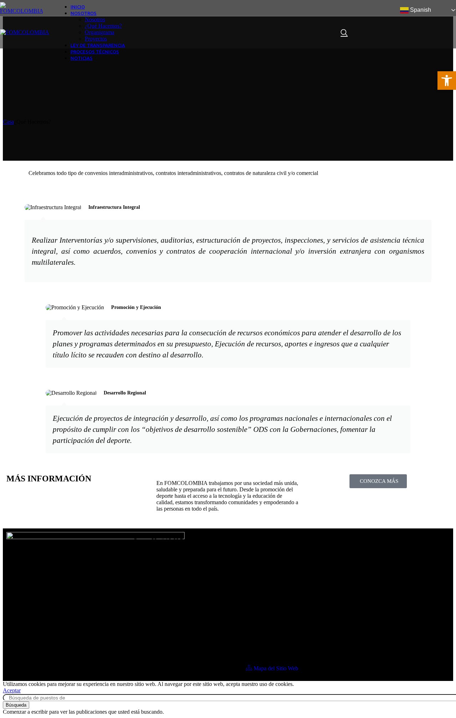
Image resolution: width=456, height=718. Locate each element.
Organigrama (99, 32)
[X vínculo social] (374, 32)
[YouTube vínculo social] (405, 32)
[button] (446, 80)
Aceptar (12, 690)
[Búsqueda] (344, 32)
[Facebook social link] (358, 32)
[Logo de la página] (21, 11)
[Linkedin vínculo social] (421, 32)
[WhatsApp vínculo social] (437, 32)
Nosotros (95, 19)
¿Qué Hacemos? (103, 26)
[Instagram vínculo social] (390, 32)
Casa (8, 122)
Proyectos (96, 39)
